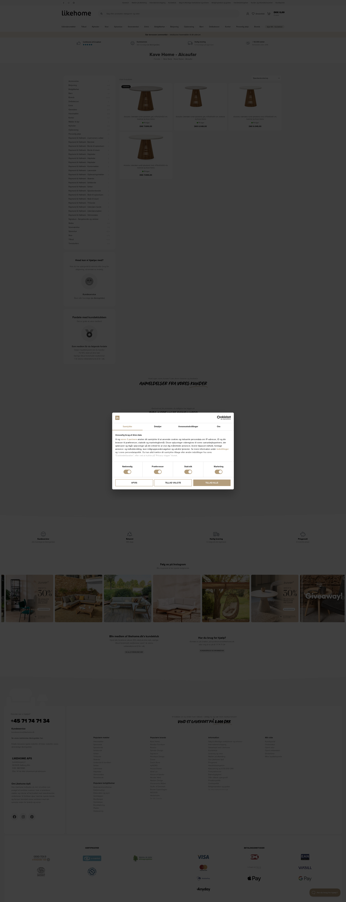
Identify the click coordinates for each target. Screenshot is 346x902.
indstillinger (223, 449)
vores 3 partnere (129, 439)
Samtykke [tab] (127, 426)
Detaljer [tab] (158, 426)
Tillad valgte (173, 483)
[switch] (158, 472)
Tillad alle (211, 483)
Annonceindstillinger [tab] (188, 426)
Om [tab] (218, 426)
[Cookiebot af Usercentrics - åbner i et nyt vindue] (219, 418)
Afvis (134, 483)
